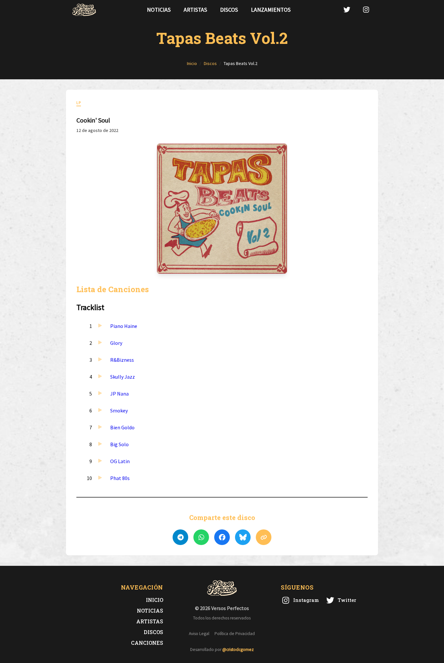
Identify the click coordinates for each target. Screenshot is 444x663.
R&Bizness (122, 360)
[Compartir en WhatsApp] (201, 537)
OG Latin (120, 461)
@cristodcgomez (238, 649)
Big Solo (119, 444)
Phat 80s (120, 478)
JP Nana (119, 393)
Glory (116, 343)
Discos (229, 9)
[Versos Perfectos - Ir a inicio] (84, 10)
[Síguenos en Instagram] (366, 10)
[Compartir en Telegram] (180, 537)
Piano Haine (123, 326)
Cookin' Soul (93, 120)
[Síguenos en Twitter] (347, 10)
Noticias (159, 9)
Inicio (154, 599)
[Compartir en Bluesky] (243, 537)
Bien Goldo (122, 427)
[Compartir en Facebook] (222, 537)
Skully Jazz (122, 376)
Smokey (119, 410)
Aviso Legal (199, 633)
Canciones (147, 642)
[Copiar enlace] (263, 537)
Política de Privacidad (235, 633)
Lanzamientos (271, 9)
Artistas (195, 9)
